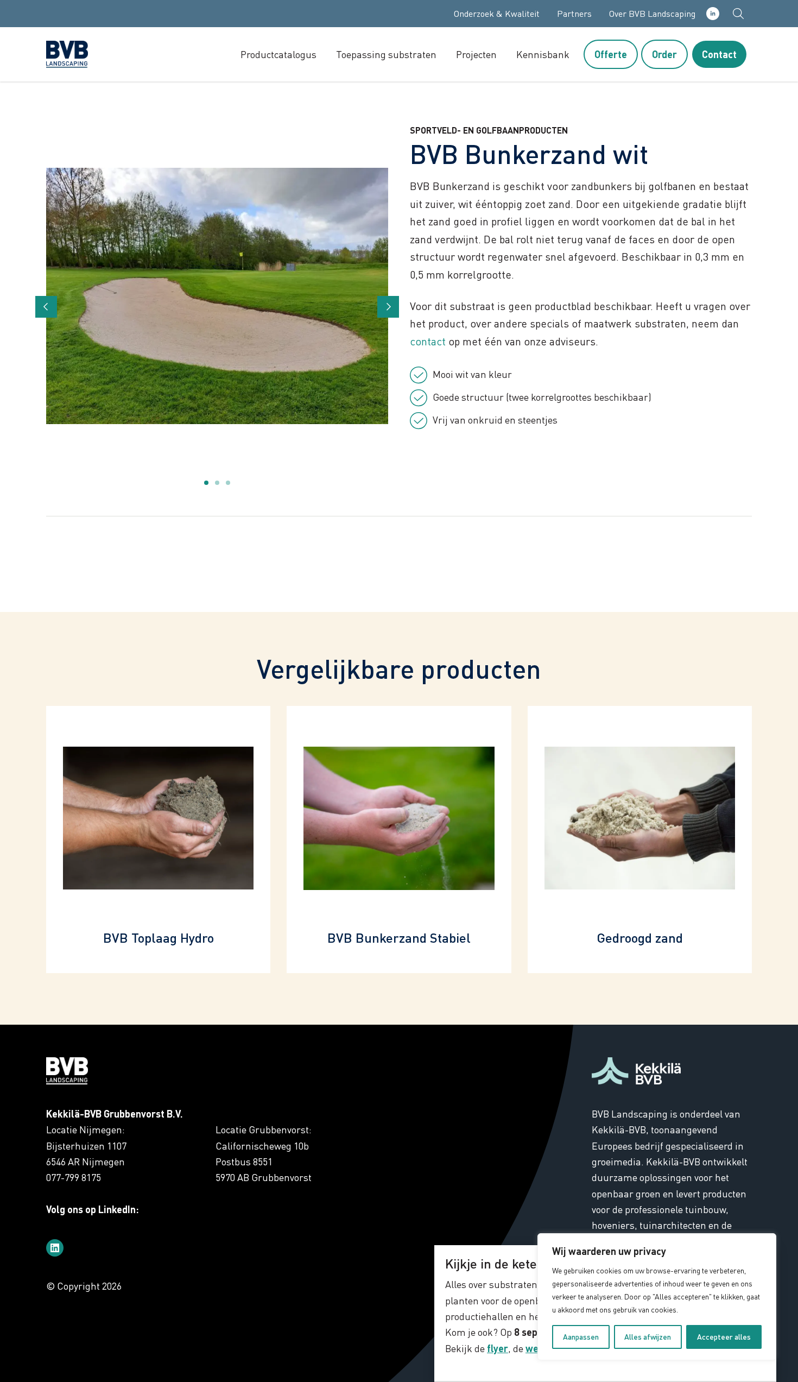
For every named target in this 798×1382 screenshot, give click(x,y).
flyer (497, 1348)
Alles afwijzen (647, 1336)
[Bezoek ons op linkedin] (55, 1248)
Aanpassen (581, 1336)
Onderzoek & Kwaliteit (497, 13)
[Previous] (46, 307)
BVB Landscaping (89, 54)
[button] (738, 13)
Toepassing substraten (386, 54)
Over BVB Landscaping (652, 13)
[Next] (388, 307)
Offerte (610, 54)
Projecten (476, 54)
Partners (574, 13)
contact (428, 341)
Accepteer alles (724, 1336)
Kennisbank (542, 54)
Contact (719, 54)
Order (664, 54)
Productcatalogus (278, 54)
